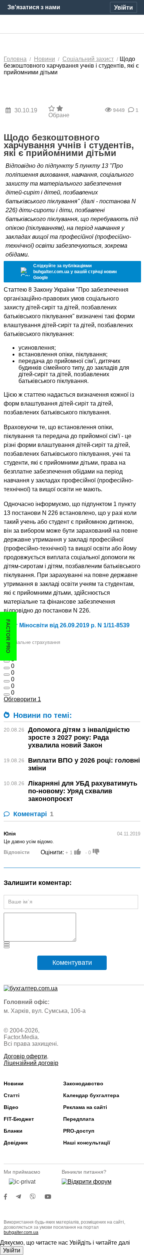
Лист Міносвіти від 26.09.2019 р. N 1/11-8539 (67, 625)
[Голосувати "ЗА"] (77, 851)
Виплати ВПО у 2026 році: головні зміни (84, 764)
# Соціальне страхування (32, 642)
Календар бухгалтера (91, 1095)
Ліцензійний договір (31, 1063)
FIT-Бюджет (19, 1119)
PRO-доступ (78, 1131)
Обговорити (22, 699)
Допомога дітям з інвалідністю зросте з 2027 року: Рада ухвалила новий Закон (79, 737)
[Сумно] (7, 681)
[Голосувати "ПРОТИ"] (96, 851)
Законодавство (83, 1083)
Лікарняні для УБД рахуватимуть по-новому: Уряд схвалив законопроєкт (82, 791)
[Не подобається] (7, 694)
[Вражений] (7, 675)
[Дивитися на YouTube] (52, 1197)
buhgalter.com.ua (21, 1232)
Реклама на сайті (85, 1107)
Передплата (78, 1119)
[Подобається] (7, 661)
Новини (14, 1083)
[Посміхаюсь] (7, 668)
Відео (11, 1107)
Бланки (13, 1131)
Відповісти (17, 852)
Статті (12, 1095)
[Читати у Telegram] (23, 1197)
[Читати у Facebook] (10, 1197)
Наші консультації (86, 1143)
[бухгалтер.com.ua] (72, 24)
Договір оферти (25, 1056)
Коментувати (72, 962)
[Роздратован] (7, 688)
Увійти (11, 1250)
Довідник (16, 1143)
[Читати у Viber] (37, 1197)
